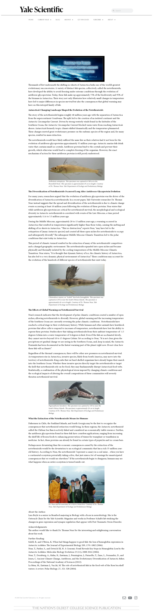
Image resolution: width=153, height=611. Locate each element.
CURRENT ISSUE (43, 20)
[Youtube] (130, 598)
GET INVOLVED (83, 20)
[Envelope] (124, 598)
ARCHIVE (67, 20)
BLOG (58, 20)
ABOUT (110, 20)
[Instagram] (136, 598)
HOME (31, 20)
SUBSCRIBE (97, 20)
